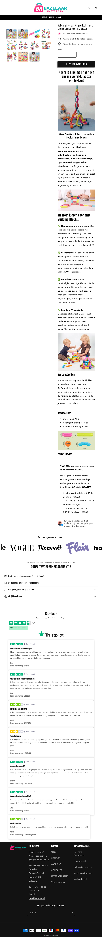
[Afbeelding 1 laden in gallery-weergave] (12, 34)
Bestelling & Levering (83, 873)
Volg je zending (58, 882)
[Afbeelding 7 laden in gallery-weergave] (34, 45)
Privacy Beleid (80, 861)
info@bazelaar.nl (37, 898)
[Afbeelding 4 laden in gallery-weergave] (46, 34)
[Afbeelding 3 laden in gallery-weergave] (34, 34)
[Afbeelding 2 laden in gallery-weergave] (23, 34)
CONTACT (55, 858)
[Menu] (5, 8)
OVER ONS (56, 864)
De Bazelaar (54, 935)
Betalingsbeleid (80, 879)
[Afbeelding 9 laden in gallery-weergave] (12, 57)
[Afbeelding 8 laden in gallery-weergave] (46, 45)
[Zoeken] (89, 8)
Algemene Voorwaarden (79, 853)
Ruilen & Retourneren (83, 867)
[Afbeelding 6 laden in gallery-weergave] (23, 45)
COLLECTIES (56, 870)
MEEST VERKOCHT (59, 876)
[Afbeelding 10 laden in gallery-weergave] (23, 57)
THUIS (54, 852)
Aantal (60, 49)
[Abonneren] (72, 913)
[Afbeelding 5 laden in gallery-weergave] (12, 45)
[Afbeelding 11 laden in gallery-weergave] (34, 57)
